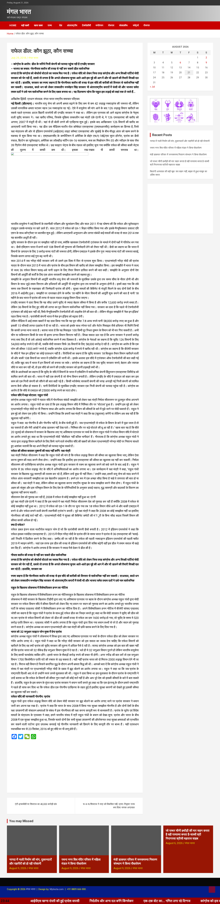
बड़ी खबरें (25, 25)
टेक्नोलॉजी (86, 25)
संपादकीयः (123, 25)
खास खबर (38, 25)
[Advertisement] (75, 765)
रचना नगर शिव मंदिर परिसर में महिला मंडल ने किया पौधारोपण (175, 147)
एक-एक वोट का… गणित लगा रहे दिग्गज (132, 901)
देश (60, 25)
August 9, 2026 (17, 868)
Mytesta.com (57, 889)
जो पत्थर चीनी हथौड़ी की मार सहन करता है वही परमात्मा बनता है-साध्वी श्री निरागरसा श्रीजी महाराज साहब (187, 834)
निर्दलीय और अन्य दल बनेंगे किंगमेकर (77, 901)
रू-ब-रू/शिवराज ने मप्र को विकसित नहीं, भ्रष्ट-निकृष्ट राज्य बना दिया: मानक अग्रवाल (109, 806)
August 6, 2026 (174, 843)
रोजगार (111, 25)
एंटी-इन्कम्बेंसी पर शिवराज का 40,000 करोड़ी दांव (36, 804)
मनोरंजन (99, 25)
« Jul (152, 86)
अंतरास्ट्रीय (72, 25)
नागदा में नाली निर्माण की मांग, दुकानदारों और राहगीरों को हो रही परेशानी (180, 141)
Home (12, 25)
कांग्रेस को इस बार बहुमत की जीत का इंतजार (193, 901)
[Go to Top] (212, 889)
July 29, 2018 (18, 57)
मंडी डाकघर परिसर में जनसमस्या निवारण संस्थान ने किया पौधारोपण (178, 154)
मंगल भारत (19, 11)
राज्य (50, 25)
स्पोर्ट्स (136, 25)
